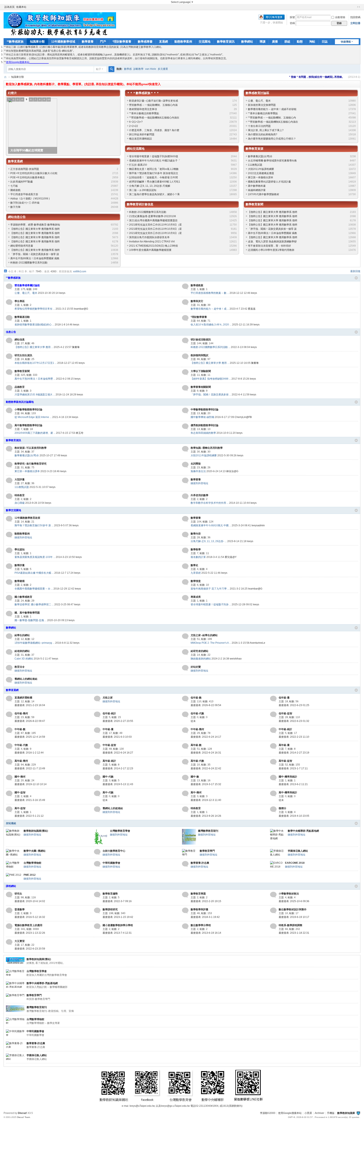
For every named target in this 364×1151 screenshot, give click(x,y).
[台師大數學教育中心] (97, 851)
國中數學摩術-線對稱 (202, 417)
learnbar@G (81, 308)
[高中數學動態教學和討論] (9, 426)
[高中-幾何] (185, 793)
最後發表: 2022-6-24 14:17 (206, 736)
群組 (287, 41)
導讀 (262, 41)
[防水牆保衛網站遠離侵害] (358, 1113)
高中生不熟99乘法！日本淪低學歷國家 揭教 (34, 258)
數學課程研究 (110, 909)
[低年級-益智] (273, 714)
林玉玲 (79, 432)
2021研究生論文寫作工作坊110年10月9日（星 (155, 224)
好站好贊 (196, 666)
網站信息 (20, 339)
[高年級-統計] (97, 761)
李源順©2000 (267, 1113)
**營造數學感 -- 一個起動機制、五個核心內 (272, 117)
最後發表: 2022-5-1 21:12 (29, 815)
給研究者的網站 (199, 651)
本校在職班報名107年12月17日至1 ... (36, 362)
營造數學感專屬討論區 (27, 285)
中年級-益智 (109, 745)
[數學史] (185, 566)
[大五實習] (9, 942)
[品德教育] (9, 388)
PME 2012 (30, 874)
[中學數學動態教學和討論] (185, 410)
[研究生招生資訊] (9, 356)
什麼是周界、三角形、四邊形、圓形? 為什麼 (154, 130)
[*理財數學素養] (185, 318)
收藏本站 (21, 6)
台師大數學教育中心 (114, 850)
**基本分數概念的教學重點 (144, 113)
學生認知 (20, 549)
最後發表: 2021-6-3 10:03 (117, 736)
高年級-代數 (197, 760)
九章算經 (196, 572)
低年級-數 (196, 697)
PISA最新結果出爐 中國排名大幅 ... (34, 572)
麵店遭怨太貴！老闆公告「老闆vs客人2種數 (154, 169)
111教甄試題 (255, 164)
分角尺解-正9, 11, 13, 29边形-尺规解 (149, 185)
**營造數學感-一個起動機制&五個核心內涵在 (154, 117)
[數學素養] (185, 480)
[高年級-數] (185, 746)
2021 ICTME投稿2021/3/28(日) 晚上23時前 (153, 245)
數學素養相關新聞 (201, 386)
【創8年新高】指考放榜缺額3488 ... (211, 378)
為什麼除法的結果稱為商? (262, 134)
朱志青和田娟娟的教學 (203, 432)
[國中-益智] (9, 793)
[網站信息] (9, 340)
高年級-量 (284, 745)
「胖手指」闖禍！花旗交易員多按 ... (211, 394)
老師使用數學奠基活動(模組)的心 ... (34, 324)
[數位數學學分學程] (185, 926)
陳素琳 (76, 347)
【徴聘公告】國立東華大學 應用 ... (34, 347)
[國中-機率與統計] (273, 777)
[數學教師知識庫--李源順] (60, 23)
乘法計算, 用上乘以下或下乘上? (266, 130)
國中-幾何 (20, 776)
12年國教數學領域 (63, 41)
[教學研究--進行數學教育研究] (9, 464)
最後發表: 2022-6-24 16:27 (118, 752)
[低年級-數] (185, 698)
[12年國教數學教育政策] (9, 518)
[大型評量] (9, 480)
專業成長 (196, 596)
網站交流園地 (136, 148)
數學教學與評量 (199, 909)
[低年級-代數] (185, 714)
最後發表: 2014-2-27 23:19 (294, 752)
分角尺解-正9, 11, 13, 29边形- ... (209, 541)
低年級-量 (284, 697)
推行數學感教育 (29, 47)
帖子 (98, 69)
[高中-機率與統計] (273, 793)
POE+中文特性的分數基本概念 (27, 177)
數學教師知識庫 (346, 1113)
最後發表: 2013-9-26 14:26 (206, 815)
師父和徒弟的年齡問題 (141, 134)
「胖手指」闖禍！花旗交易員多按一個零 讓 (34, 254)
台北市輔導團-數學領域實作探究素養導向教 (272, 160)
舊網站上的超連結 (113, 808)
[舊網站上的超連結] (97, 809)
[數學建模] (9, 582)
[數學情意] (185, 582)
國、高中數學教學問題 (27, 612)
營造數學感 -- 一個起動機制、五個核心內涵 (153, 104)
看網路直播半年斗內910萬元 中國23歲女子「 (154, 160)
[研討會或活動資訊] (185, 340)
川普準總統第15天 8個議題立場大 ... (35, 394)
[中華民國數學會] (97, 863)
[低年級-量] (273, 698)
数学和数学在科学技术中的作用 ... (210, 502)
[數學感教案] (185, 286)
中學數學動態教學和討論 (204, 409)
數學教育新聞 (254, 204)
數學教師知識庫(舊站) (36, 830)
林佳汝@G (232, 471)
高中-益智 (20, 808)
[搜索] (111, 69)
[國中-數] (185, 777)
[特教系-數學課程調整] (273, 926)
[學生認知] (9, 550)
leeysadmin (258, 525)
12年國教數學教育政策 (27, 517)
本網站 (197, 58)
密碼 (292, 23)
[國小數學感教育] (9, 597)
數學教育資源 (254, 148)
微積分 (282, 808)
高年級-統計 (109, 760)
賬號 (292, 17)
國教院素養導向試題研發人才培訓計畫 (269, 181)
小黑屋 (308, 1113)
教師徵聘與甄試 (199, 355)
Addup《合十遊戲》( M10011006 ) (30, 198)
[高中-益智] (9, 809)
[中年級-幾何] (185, 730)
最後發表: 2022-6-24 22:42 (206, 768)
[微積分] (273, 809)
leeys (62, 292)
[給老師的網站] (9, 652)
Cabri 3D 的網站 (24, 658)
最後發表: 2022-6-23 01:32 (294, 721)
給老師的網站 (22, 651)
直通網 (163, 41)
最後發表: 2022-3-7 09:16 (117, 901)
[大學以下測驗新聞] (185, 372)
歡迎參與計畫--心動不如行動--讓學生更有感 (153, 100)
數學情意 (196, 581)
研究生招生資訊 (23, 355)
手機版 (331, 1113)
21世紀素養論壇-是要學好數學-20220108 (152, 216)
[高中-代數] (97, 793)
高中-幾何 (196, 792)
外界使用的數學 (199, 495)
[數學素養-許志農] (185, 863)
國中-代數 (108, 776)
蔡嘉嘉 (252, 308)
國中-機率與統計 (288, 776)
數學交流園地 (13, 510)
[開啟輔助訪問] (354, 7)
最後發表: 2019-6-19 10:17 (294, 917)
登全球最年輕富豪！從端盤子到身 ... (211, 604)
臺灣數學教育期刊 (208, 830)
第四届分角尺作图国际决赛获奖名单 (149, 237)
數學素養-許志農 (200, 862)
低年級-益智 (285, 713)
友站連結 (11, 823)
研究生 (18, 893)
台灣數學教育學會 (120, 830)
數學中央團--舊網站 (35, 850)
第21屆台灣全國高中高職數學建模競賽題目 (153, 220)
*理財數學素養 (121, 41)
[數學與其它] (185, 302)
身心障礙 (20, 502)
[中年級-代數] (9, 746)
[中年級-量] (97, 730)
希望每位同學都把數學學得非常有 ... (35, 308)
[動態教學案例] (9, 534)
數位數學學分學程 (201, 925)
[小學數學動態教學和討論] (9, 410)
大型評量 (20, 479)
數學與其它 (197, 301)
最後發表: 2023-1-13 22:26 (30, 932)
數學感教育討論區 (257, 93)
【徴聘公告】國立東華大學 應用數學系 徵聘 (35, 233)
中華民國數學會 (111, 862)
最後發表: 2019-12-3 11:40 (206, 800)
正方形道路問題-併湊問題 (24, 169)
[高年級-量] (273, 746)
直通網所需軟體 (23, 697)
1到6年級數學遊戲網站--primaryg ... (35, 642)
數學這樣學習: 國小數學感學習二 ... (34, 604)
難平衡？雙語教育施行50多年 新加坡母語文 (153, 173)
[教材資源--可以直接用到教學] (9, 448)
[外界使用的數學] (185, 496)
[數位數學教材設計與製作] (273, 910)
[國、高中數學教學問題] (9, 613)
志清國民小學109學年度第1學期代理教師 (271, 249)
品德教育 (20, 386)
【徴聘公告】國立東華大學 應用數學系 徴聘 (35, 228)
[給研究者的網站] (185, 652)
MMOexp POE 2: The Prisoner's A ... (211, 642)
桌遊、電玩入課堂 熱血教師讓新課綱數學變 (272, 241)
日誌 (325, 41)
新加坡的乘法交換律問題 (262, 104)
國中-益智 (20, 792)
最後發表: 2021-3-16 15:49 (30, 800)
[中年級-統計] (273, 730)
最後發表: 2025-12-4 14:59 (30, 736)
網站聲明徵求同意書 (21, 245)
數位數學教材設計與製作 (292, 909)
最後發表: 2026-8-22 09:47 (30, 721)
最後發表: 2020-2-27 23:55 (118, 721)
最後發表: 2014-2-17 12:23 (118, 768)
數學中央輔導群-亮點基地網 (303, 830)
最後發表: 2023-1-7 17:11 (293, 768)
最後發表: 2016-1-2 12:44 (29, 752)
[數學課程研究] (97, 910)
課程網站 (11, 886)
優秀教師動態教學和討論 (204, 425)
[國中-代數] (97, 777)
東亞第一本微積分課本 (260, 177)
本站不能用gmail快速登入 (143, 84)
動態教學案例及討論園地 (20, 401)
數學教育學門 (207, 850)
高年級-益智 (285, 760)
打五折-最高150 (138, 164)
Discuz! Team (23, 1117)
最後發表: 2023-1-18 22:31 (294, 932)
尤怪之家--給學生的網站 (204, 635)
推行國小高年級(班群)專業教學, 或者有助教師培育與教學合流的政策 (81, 47)
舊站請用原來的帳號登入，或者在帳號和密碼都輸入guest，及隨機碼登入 (88, 54)
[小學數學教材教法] (273, 894)
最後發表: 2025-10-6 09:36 (294, 901)
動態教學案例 (183, 41)
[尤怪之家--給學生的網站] (185, 636)
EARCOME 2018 (295, 862)
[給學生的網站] (9, 636)
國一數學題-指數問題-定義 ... (31, 620)
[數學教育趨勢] (97, 894)
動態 (300, 41)
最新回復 (355, 271)
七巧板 (14, 185)
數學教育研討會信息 (140, 204)
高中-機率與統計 (288, 792)
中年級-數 (20, 729)
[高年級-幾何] (9, 761)
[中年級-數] (9, 730)
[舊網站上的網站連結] (9, 679)
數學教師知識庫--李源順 (5, 77)
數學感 (128, 68)
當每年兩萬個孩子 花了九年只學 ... (210, 588)
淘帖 (312, 41)
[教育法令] (9, 667)
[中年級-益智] (97, 746)
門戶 (103, 41)
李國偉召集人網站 (298, 850)
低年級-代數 (197, 713)
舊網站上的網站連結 (26, 678)
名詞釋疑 (196, 463)
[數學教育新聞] (9, 372)
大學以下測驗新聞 (201, 371)
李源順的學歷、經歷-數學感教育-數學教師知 (35, 224)
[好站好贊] (185, 667)
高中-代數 (108, 792)
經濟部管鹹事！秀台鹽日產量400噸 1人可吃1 (154, 181)
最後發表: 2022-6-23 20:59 (30, 948)
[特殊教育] (9, 496)
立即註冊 (355, 23)
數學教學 (196, 549)
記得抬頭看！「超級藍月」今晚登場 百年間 (153, 177)
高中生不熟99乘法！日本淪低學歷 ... (35, 378)
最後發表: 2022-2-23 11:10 (294, 736)
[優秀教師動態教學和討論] (185, 426)
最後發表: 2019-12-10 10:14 (31, 784)
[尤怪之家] (97, 698)
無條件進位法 (198, 471)
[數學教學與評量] (185, 910)
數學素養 (88, 41)
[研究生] (9, 894)
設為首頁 (9, 6)
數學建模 (20, 581)
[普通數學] (9, 910)
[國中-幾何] (9, 777)
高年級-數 (196, 745)
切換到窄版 (358, 7)
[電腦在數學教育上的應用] (9, 926)
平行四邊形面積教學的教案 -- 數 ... (210, 292)
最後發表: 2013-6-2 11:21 (293, 784)
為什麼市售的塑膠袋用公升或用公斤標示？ (272, 138)
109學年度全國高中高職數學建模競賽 (150, 249)
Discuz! (22, 1113)
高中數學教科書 (257, 185)
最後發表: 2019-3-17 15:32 (206, 784)
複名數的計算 (198, 557)
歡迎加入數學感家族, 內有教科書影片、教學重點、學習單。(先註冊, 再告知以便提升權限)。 (66, 84)
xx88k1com (79, 271)
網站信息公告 (17, 217)
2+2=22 (133, 126)
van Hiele (150, 68)
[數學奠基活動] (9, 318)
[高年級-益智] (273, 761)
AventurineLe (257, 642)
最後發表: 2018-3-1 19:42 (205, 917)
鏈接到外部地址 (199, 483)
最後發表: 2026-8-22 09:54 (206, 705)
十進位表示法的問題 (259, 126)
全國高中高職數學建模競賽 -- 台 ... (34, 588)
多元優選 (163, 68)
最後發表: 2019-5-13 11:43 (118, 784)
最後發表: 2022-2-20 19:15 (206, 901)
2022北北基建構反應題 (261, 173)
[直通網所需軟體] (9, 698)
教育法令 (20, 666)
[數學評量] (9, 566)
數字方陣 (15, 206)
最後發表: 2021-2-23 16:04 (30, 705)
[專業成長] (185, 597)
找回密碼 (355, 17)
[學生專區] (9, 302)
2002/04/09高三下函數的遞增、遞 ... (35, 432)
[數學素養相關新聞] (185, 388)
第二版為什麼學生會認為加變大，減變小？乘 (154, 194)
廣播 (275, 41)
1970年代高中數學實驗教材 (263, 194)
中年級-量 (108, 729)
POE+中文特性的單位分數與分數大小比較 (34, 173)
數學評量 (20, 565)
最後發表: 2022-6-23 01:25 (294, 705)
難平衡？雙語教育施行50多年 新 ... (34, 525)
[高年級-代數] (185, 761)
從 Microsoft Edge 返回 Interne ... (33, 417)
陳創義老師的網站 (201, 658)
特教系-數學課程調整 (290, 925)
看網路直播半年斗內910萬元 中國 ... (211, 525)
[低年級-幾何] (9, 714)
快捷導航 (346, 41)
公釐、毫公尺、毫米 (259, 100)
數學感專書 (145, 41)
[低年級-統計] (97, 714)
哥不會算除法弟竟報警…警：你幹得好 (269, 245)
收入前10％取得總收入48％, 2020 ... (211, 324)
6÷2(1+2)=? (136, 121)
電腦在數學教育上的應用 (28, 925)
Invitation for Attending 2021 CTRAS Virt (152, 241)
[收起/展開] (356, 278)
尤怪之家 (108, 697)
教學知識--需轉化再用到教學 (207, 447)
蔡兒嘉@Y (231, 557)
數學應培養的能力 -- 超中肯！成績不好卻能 (272, 109)
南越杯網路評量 (257, 190)
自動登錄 (340, 17)
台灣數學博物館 (32, 862)
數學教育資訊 (226, 41)
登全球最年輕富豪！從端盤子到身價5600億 (153, 156)
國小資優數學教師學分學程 (118, 925)
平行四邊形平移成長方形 (24, 194)
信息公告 (11, 331)
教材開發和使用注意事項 (143, 109)
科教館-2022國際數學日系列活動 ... (210, 347)
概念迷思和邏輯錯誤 (140, 138)
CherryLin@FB (243, 417)
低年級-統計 (109, 713)
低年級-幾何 (21, 713)
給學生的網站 (22, 635)
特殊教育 (20, 495)
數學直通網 (15, 161)
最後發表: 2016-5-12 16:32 (30, 917)
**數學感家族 (15, 41)
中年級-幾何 (197, 729)
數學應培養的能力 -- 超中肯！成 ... (210, 308)
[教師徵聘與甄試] (185, 356)
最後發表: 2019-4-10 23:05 (294, 815)
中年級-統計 (285, 729)
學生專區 (20, 301)
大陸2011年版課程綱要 (261, 169)
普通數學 (20, 909)
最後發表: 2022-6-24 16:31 (206, 752)
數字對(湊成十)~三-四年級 (25, 202)
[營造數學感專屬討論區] (9, 286)
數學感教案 (197, 285)
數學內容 (196, 533)
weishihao (236, 658)
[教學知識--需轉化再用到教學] (185, 448)
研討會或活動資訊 (201, 339)
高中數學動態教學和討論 (28, 425)
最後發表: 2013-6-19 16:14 (206, 932)
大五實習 (20, 941)
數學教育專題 (198, 893)
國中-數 (195, 776)
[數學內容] (185, 534)
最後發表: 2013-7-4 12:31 (117, 932)
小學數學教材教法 (289, 893)
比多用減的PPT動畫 (21, 181)
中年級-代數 (21, 745)
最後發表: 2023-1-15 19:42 (118, 917)
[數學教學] (185, 550)
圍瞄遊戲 (15, 190)
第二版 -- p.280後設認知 (142, 190)
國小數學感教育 (23, 596)
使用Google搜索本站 (290, 1113)
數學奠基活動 (22, 317)
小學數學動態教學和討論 (28, 409)
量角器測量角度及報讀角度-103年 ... (35, 557)
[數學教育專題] (185, 894)
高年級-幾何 (21, 760)
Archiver (319, 1113)
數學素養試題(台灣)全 (260, 156)
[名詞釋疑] (185, 464)
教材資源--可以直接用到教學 (31, 447)
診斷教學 (138, 68)
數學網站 (247, 41)
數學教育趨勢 (110, 893)
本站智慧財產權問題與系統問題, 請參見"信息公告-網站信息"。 (40, 50)
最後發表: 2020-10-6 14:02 (30, 901)
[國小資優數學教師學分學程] (97, 926)
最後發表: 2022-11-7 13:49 (30, 768)
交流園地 (204, 41)
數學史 (194, 565)
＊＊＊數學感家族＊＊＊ (143, 93)
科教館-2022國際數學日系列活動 (28, 262)
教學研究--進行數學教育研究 (31, 463)
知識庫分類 (37, 41)
